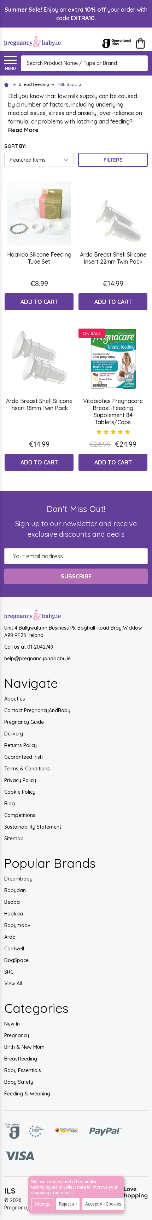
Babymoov (17, 925)
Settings (42, 1204)
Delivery (13, 734)
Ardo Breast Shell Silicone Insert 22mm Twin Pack (113, 258)
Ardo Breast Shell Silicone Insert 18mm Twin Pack (39, 404)
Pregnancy (16, 1035)
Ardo (10, 937)
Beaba (12, 902)
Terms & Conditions (27, 768)
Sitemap (14, 838)
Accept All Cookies (103, 1204)
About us (14, 699)
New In (12, 1024)
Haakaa (13, 914)
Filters (113, 160)
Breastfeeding (20, 1059)
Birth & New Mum (24, 1047)
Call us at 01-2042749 (28, 647)
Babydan (15, 890)
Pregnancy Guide (24, 722)
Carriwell (14, 948)
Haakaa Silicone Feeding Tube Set (39, 258)
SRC (8, 972)
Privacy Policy (20, 780)
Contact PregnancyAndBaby (37, 710)
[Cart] (140, 43)
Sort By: (15, 146)
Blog (9, 803)
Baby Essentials (22, 1070)
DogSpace (16, 960)
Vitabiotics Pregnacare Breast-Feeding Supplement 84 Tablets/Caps (113, 411)
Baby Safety (18, 1082)
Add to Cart (39, 301)
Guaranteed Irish (23, 757)
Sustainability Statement (32, 827)
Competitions (19, 815)
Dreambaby (18, 879)
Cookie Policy (19, 792)
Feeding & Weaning (27, 1093)
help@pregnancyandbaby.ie (37, 658)
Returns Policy (20, 745)
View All (13, 983)
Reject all (68, 1204)
